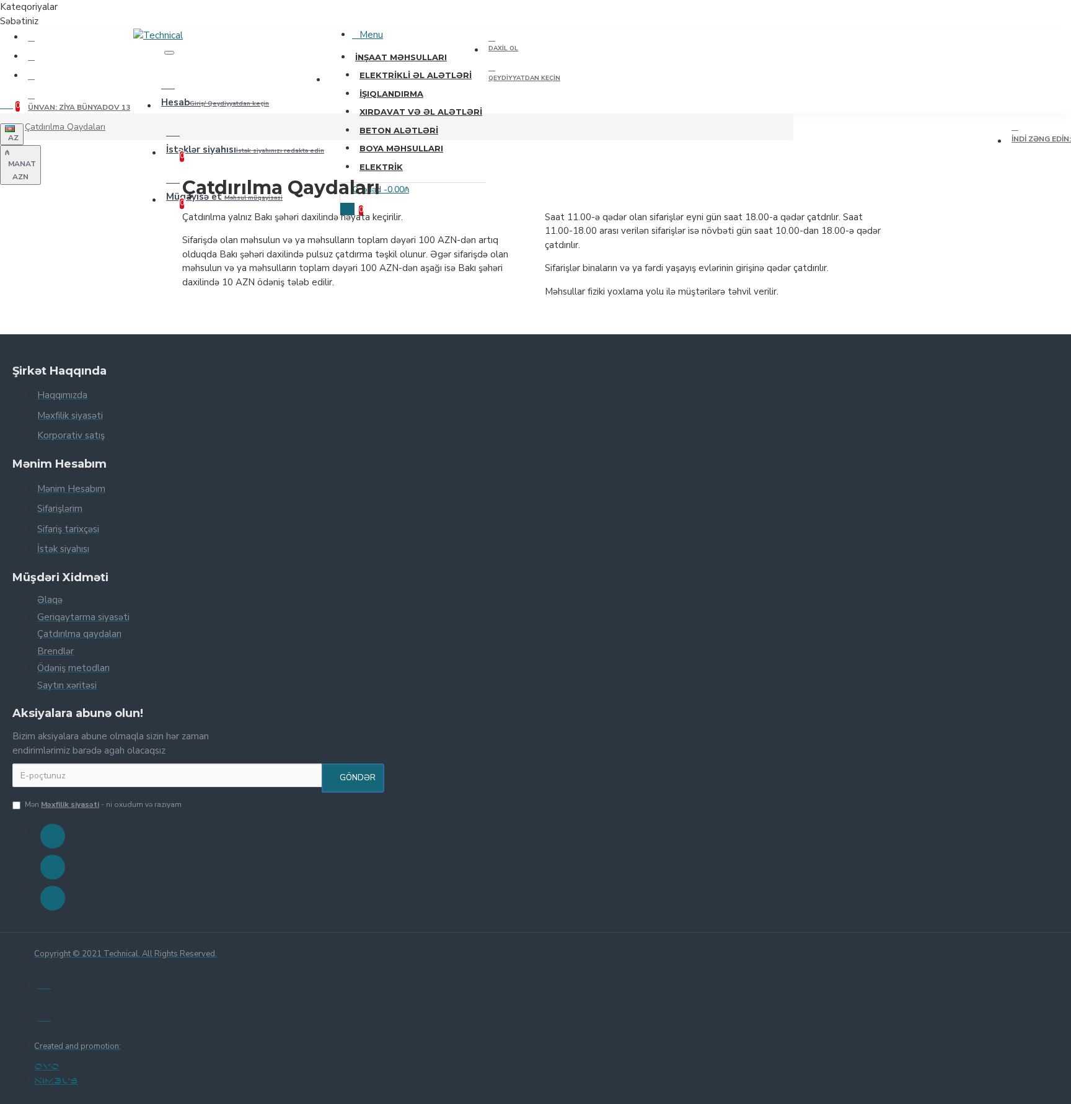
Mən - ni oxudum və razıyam (103, 804)
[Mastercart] (44, 1015)
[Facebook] (52, 836)
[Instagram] (52, 867)
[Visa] (44, 982)
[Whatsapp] (52, 898)
